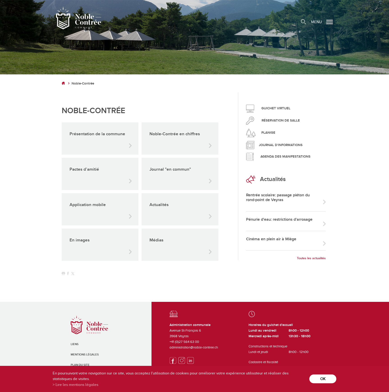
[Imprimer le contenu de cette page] (63, 273)
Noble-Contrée (83, 83)
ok (323, 379)
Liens (75, 344)
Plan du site (80, 365)
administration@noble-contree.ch (194, 347)
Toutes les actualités (311, 258)
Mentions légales (85, 354)
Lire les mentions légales (77, 385)
